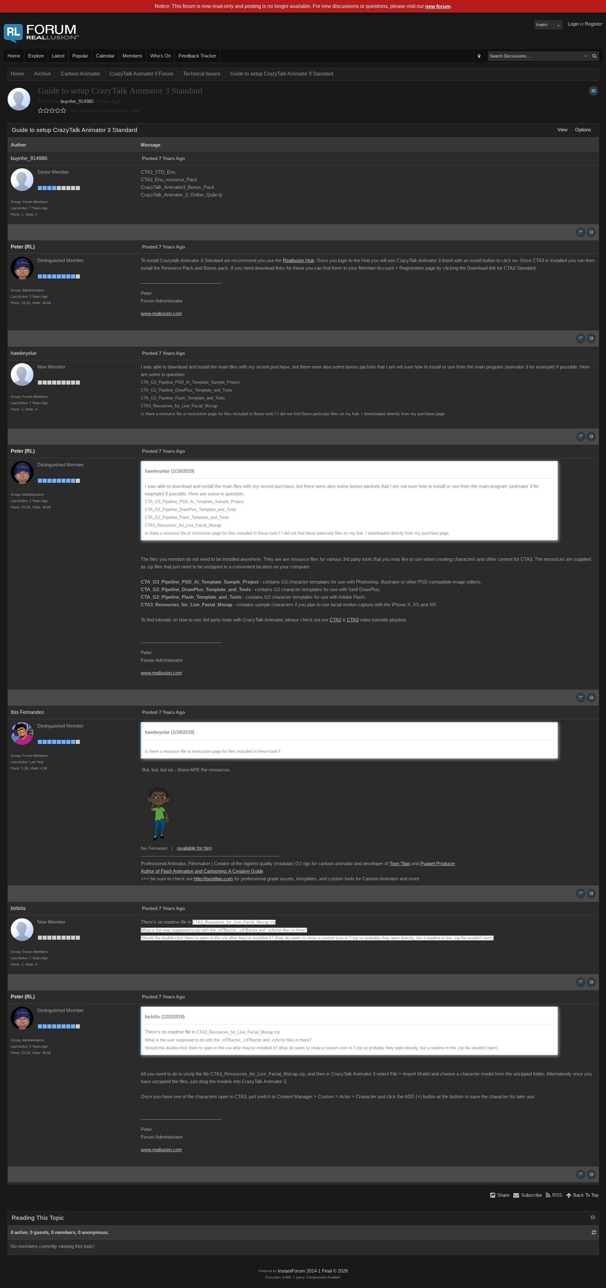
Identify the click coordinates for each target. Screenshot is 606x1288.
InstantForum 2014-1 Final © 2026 (313, 1270)
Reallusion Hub (298, 260)
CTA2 (335, 619)
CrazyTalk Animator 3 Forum (141, 73)
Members (132, 55)
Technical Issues (201, 73)
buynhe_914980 (77, 101)
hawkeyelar (24, 353)
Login (573, 24)
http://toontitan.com (213, 878)
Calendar (105, 55)
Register (593, 24)
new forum (437, 6)
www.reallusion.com (161, 313)
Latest (58, 55)
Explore (36, 55)
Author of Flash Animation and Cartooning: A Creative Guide (202, 871)
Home (14, 55)
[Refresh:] (594, 1232)
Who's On (160, 55)
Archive (42, 73)
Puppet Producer (437, 863)
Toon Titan (399, 863)
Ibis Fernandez (27, 712)
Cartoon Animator (80, 73)
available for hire (194, 848)
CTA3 (353, 619)
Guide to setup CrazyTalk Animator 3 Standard (281, 73)
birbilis (18, 908)
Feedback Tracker (197, 55)
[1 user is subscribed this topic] (593, 91)
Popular (80, 55)
